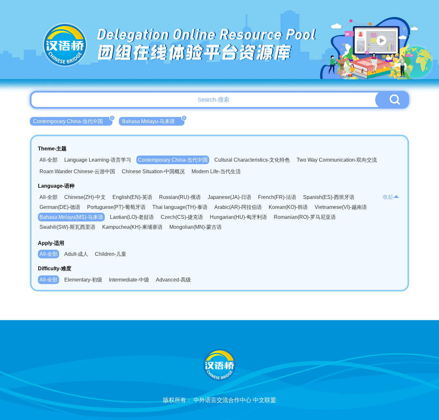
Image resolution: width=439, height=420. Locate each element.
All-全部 (49, 160)
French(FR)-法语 (277, 197)
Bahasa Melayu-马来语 (153, 120)
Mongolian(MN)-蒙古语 (195, 227)
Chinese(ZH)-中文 (85, 197)
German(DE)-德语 (60, 207)
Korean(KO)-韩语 (288, 207)
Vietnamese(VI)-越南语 (341, 207)
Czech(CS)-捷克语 (182, 217)
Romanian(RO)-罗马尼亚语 (305, 217)
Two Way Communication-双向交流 (337, 160)
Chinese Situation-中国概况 (153, 171)
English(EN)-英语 (132, 197)
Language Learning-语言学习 (97, 160)
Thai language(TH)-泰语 (180, 207)
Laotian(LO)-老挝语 (132, 217)
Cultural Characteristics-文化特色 (252, 160)
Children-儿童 (110, 254)
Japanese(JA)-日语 (229, 197)
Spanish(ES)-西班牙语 (328, 197)
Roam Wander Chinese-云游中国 (77, 171)
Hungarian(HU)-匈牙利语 (238, 217)
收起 (388, 197)
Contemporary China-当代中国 (72, 120)
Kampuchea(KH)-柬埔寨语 (132, 227)
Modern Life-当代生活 (216, 171)
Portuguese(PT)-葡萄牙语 (116, 207)
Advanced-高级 (173, 279)
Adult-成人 (76, 254)
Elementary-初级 (83, 279)
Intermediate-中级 (129, 279)
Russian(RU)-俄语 (180, 197)
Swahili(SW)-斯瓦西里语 (67, 227)
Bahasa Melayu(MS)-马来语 (71, 217)
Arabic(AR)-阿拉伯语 (238, 207)
